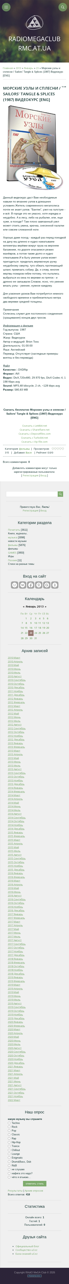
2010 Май (13, 665)
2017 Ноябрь (15, 951)
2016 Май (13, 888)
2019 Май (13, 992)
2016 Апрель (15, 884)
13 (47, 623)
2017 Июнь (14, 932)
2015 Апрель (15, 843)
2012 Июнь (14, 717)
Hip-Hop (16, 1142)
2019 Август (15, 1003)
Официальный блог (27, 1246)
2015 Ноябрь (15, 866)
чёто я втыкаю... (21, 1177)
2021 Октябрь (16, 1092)
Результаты (15, 1190)
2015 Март (14, 840)
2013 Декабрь (16, 784)
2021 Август (15, 1085)
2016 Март (14, 880)
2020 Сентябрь (17, 1051)
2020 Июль (14, 1044)
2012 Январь (15, 698)
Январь (28, 68)
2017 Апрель (15, 925)
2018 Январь (15, 959)
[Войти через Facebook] (30, 585)
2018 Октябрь (16, 966)
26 (43, 633)
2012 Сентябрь (17, 728)
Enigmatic (17, 1157)
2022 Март (14, 1100)
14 (22, 627)
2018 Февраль (16, 962)
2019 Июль (14, 999)
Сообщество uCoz (26, 1250)
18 (39, 627)
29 (26, 638)
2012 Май (13, 713)
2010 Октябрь (16, 683)
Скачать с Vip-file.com (34, 441)
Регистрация (30, 475)
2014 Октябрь (16, 821)
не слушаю (18, 1169)
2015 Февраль (16, 836)
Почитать (14, 529)
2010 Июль (14, 672)
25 (39, 633)
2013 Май (13, 758)
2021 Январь (15, 1066)
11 (39, 623)
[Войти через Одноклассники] (54, 585)
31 (35, 638)
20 (47, 627)
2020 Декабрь (16, 1063)
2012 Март (14, 706)
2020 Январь (15, 1022)
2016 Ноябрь (15, 906)
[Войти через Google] (46, 585)
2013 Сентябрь (17, 773)
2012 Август (15, 724)
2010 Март (14, 657)
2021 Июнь (14, 1081)
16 (31, 627)
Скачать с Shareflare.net (34, 429)
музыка (12, 537)
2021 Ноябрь (15, 1096)
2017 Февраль (16, 918)
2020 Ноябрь (15, 1059)
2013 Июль (14, 765)
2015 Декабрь (16, 869)
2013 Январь (15, 743)
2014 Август (15, 813)
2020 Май (13, 1036)
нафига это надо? (22, 1173)
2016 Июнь (14, 892)
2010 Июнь (14, 669)
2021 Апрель (15, 1074)
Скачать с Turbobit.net (34, 437)
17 (35, 627)
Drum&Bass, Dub (21, 1161)
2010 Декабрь (16, 687)
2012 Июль (14, 721)
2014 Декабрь (16, 828)
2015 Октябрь (16, 862)
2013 (18, 68)
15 (26, 627)
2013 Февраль (16, 747)
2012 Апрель (15, 709)
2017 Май (13, 929)
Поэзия (12, 560)
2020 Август (15, 1048)
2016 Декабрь (16, 910)
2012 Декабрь (16, 739)
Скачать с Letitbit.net (34, 425)
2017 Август (15, 940)
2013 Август (15, 769)
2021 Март (14, 1070)
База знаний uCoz (27, 1253)
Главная (8, 68)
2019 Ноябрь (15, 1014)
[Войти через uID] (14, 585)
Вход (43, 475)
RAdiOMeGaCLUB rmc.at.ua (34, 43)
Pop (14, 1130)
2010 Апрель (15, 661)
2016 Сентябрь (17, 899)
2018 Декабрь (16, 973)
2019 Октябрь (16, 1011)
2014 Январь (15, 788)
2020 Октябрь (16, 1055)
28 (22, 638)
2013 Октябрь (16, 776)
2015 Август (15, 854)
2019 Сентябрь (17, 1007)
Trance (15, 1146)
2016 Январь (15, 873)
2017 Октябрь (16, 947)
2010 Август (15, 676)
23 (37, 68)
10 (35, 623)
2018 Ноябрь (15, 970)
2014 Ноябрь (15, 825)
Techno (16, 1122)
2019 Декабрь (16, 1018)
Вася (29, 452)
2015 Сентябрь (17, 858)
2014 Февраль (16, 791)
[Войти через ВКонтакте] (22, 585)
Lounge (16, 1153)
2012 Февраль (16, 702)
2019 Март (14, 984)
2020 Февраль (16, 1025)
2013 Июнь (14, 761)
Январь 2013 (35, 606)
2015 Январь (15, 832)
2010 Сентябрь (17, 680)
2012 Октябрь (16, 732)
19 (43, 627)
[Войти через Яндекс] (38, 585)
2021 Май (13, 1077)
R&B (14, 1165)
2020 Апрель (15, 1033)
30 (31, 638)
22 (26, 633)
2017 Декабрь (16, 955)
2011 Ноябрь (15, 691)
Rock (14, 1126)
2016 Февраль (16, 877)
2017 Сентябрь (17, 944)
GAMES (12, 552)
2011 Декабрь (16, 695)
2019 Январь (15, 977)
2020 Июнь (14, 1040)
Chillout (16, 1150)
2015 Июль (14, 851)
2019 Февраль (16, 981)
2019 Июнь (14, 996)
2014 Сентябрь (17, 817)
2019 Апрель (15, 988)
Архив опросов (34, 1190)
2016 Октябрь (16, 903)
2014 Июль (14, 810)
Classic (16, 1134)
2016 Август (15, 895)
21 (22, 633)
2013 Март (14, 750)
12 (43, 623)
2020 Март (14, 1029)
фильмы (24, 448)
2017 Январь (15, 914)
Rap (14, 1138)
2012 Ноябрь (15, 735)
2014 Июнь (14, 806)
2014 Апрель (15, 799)
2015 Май (13, 847)
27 (47, 633)
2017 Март (14, 921)
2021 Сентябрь (17, 1089)
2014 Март (14, 795)
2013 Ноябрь (15, 780)
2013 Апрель (15, 754)
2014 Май (13, 802)
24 (35, 633)
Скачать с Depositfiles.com (35, 433)
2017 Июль (14, 936)
